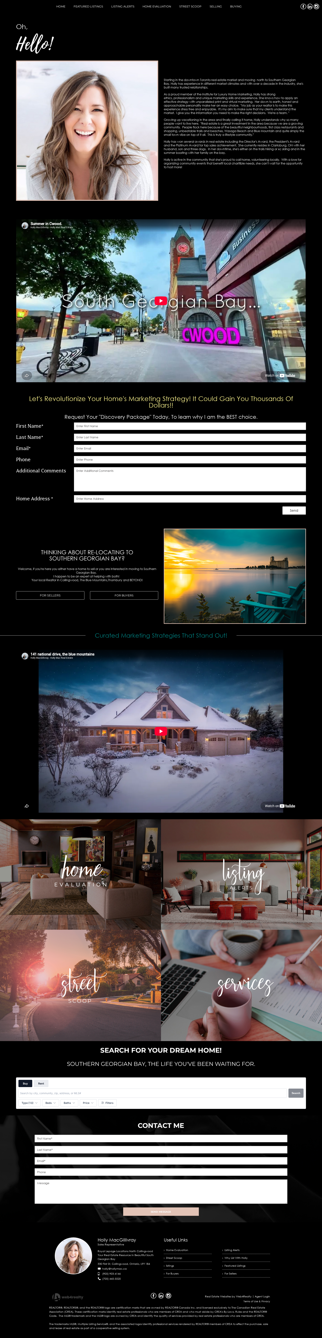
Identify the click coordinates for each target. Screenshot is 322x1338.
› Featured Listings (233, 1265)
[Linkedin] (310, 6)
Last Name (29, 437)
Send (294, 510)
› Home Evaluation (176, 1250)
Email (23, 448)
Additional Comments (41, 471)
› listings (169, 1265)
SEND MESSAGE (161, 1211)
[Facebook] (303, 6)
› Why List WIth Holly (235, 1257)
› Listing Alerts (230, 1250)
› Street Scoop (173, 1257)
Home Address (34, 499)
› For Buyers (171, 1273)
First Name (29, 426)
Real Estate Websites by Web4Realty (228, 1296)
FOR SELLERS (50, 595)
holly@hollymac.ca (114, 1268)
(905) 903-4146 (111, 1273)
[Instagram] (316, 6)
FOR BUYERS (124, 595)
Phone (23, 460)
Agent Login (262, 1296)
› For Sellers (229, 1273)
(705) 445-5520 (111, 1278)
